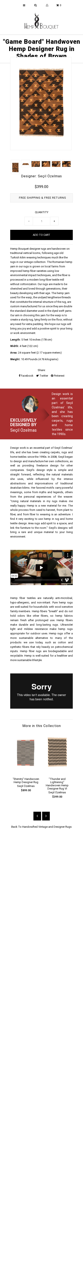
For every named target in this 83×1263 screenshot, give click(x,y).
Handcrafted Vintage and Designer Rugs (47, 826)
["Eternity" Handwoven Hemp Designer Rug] (25, 771)
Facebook (26, 375)
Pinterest (58, 375)
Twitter (43, 375)
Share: (42, 370)
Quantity (41, 212)
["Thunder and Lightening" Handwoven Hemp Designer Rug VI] (57, 771)
